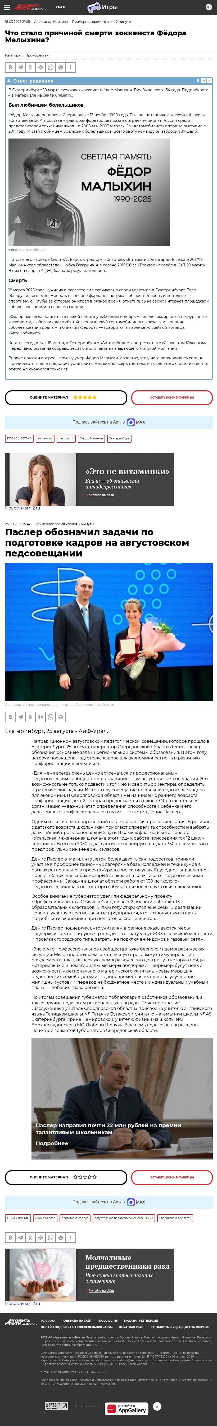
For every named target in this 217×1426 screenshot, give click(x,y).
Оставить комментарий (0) (172, 397)
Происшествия (37, 55)
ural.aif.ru (63, 95)
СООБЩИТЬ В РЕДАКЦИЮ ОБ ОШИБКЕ (180, 1327)
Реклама (48, 1321)
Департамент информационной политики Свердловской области (59, 705)
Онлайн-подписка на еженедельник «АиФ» (77, 1327)
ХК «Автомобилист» (31, 250)
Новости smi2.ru (22, 508)
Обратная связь (132, 1327)
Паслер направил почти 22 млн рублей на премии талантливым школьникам (108, 1128)
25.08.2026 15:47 (17, 524)
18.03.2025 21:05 (17, 22)
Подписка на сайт (76, 1321)
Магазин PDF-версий (141, 1321)
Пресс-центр (108, 1321)
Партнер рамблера (86, 1406)
